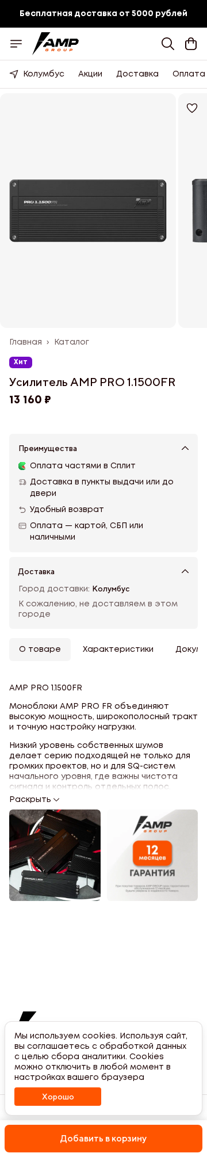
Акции (90, 74)
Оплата (188, 74)
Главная (25, 342)
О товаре (40, 649)
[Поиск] (168, 44)
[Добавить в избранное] (192, 108)
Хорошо (58, 1096)
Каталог (71, 342)
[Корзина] (191, 44)
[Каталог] (16, 44)
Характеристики (118, 649)
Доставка (137, 74)
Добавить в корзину (103, 1138)
